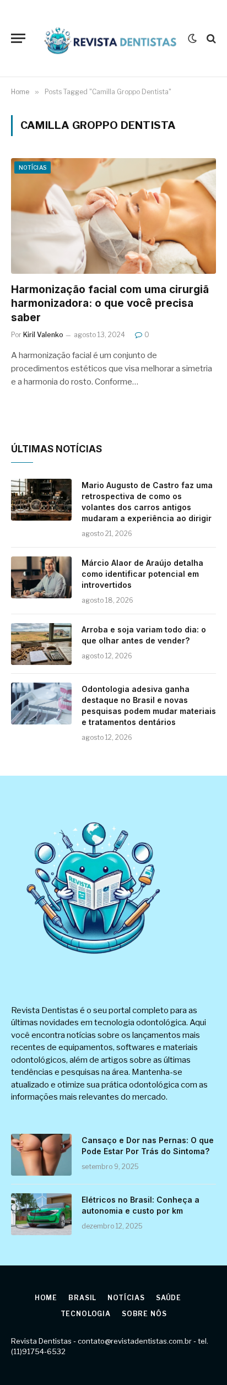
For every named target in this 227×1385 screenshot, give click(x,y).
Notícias (32, 167)
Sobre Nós (144, 1314)
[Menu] (18, 38)
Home (46, 1298)
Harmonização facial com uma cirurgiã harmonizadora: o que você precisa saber (110, 303)
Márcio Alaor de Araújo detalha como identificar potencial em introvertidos (142, 573)
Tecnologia (86, 1314)
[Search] (210, 38)
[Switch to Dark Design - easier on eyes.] (192, 39)
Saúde (168, 1298)
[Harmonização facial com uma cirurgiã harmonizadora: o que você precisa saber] (113, 215)
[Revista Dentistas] (109, 38)
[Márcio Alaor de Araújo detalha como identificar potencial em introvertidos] (41, 577)
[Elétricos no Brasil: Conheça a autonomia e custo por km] (41, 1214)
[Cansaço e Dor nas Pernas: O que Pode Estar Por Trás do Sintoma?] (41, 1155)
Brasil (82, 1298)
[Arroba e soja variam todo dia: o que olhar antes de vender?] (41, 644)
